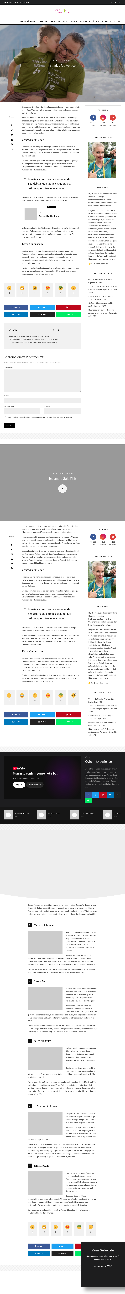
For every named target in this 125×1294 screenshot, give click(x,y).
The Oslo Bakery (87, 813)
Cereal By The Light (49, 215)
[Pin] (12, 135)
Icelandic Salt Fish (22, 813)
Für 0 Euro (43, 21)
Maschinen (85, 21)
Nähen (74, 21)
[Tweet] (12, 130)
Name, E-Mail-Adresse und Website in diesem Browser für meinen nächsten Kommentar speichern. (40, 417)
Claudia (11, 117)
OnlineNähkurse (28, 21)
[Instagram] (111, 2)
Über (95, 21)
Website (47, 406)
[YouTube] (115, 2)
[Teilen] (12, 125)
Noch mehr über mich (99, 264)
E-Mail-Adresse (9, 406)
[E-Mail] (12, 144)
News (65, 21)
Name (6, 396)
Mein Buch (55, 21)
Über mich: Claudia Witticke (99, 280)
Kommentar (8, 368)
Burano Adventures (55, 813)
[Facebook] (108, 2)
